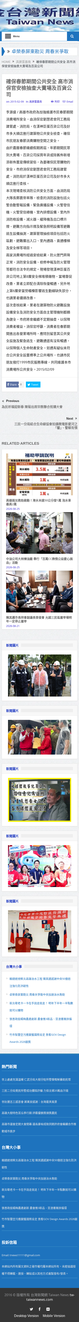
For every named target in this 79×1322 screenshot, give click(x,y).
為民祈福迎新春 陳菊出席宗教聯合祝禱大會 (32, 407)
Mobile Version (54, 1316)
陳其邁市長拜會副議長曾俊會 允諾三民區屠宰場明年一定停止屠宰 (39, 619)
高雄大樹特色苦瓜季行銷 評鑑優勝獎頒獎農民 (29, 1113)
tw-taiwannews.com (50, 1297)
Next (69, 418)
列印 (57, 101)
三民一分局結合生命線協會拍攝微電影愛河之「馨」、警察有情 (46, 426)
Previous (12, 401)
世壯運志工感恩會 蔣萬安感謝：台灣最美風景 (29, 1102)
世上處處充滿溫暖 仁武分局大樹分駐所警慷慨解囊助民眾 (36, 1079)
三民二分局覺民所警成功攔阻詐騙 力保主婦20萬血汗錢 (35, 1090)
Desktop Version (26, 1316)
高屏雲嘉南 (35, 101)
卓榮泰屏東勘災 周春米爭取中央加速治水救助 (37, 994)
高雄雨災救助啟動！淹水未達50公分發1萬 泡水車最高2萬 (38, 502)
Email (70, 101)
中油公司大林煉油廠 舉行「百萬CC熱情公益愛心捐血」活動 (39, 560)
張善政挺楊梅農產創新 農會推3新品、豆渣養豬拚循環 (34, 1208)
